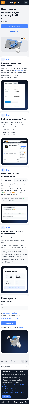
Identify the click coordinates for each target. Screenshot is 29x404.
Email (2, 304)
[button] (3, 402)
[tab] (8, 180)
